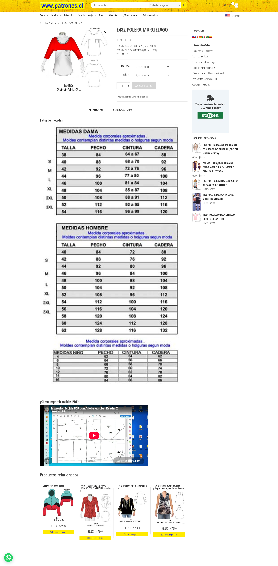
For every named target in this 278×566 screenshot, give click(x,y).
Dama (42, 15)
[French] (197, 37)
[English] (193, 37)
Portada (43, 23)
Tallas (126, 74)
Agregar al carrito (143, 85)
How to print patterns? (201, 84)
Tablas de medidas (200, 56)
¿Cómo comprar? (131, 15)
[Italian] (203, 37)
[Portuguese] (207, 37)
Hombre (54, 15)
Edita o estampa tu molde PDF (204, 79)
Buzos (101, 15)
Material (125, 66)
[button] (105, 32)
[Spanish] (210, 37)
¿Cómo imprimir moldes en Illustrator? (208, 73)
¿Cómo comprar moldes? (202, 51)
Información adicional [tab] (123, 110)
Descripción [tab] (96, 110)
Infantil (68, 15)
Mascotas (113, 15)
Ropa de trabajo (85, 15)
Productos (53, 23)
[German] (200, 37)
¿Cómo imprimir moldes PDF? (204, 67)
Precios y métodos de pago (203, 62)
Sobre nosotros (150, 15)
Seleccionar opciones (58, 532)
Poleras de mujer (142, 96)
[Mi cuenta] (225, 5)
